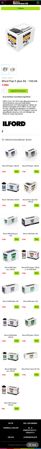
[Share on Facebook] (2, 132)
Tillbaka (20, 8)
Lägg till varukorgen (18, 91)
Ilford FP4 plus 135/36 (10, 166)
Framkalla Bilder (10, 428)
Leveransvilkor (30, 437)
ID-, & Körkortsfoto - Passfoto (30, 430)
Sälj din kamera (30, 423)
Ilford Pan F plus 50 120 (30, 369)
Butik (10, 423)
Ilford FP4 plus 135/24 (30, 166)
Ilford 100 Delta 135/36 (10, 200)
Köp (16, 171)
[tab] (5, 69)
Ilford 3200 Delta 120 (10, 301)
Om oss (11, 437)
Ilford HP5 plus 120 (30, 301)
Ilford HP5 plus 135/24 (30, 335)
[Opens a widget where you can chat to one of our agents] (32, 445)
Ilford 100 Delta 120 (30, 234)
